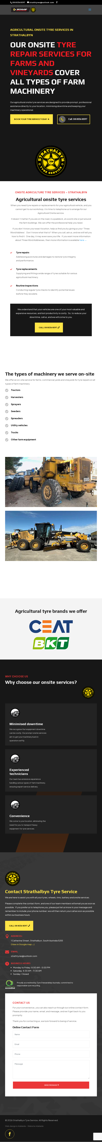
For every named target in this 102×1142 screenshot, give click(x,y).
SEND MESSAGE (50, 1085)
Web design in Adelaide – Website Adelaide (24, 1126)
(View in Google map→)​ (22, 944)
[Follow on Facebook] (9, 1134)
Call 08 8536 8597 (48, 327)
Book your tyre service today (30, 119)
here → (83, 240)
